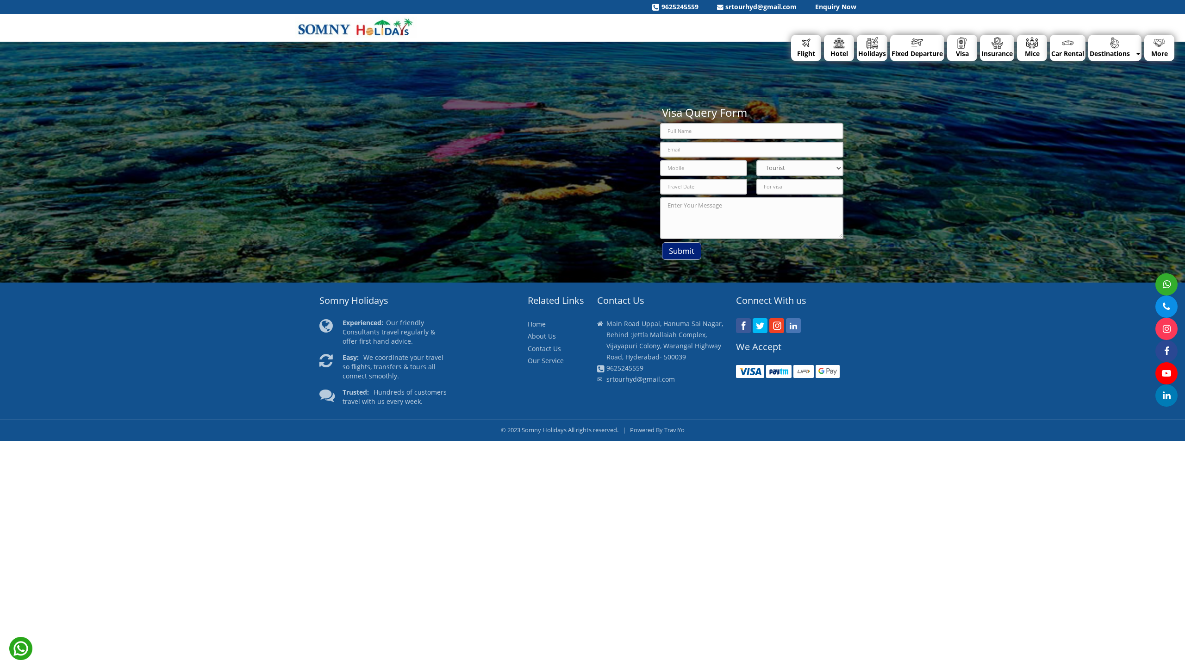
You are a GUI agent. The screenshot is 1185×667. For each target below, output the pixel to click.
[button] (1159, 48)
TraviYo (674, 430)
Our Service (546, 360)
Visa (962, 53)
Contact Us (544, 348)
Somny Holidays (544, 430)
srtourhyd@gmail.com (760, 6)
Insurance (997, 53)
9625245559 (680, 6)
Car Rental (1067, 53)
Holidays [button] (872, 53)
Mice (1032, 53)
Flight (806, 53)
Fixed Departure (917, 53)
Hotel (839, 53)
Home (537, 324)
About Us (542, 336)
